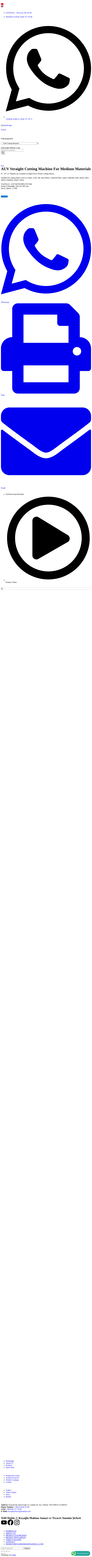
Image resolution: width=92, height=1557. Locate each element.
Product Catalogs (12, 1480)
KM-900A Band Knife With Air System (63, 1267)
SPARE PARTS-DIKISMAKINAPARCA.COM (24, 1544)
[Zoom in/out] (2, 1551)
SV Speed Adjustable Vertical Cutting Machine (31, 1404)
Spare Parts (10, 1467)
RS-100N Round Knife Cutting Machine (64, 1312)
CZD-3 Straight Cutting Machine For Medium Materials (36, 757)
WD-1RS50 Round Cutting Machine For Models (32, 1450)
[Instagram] (17, 1522)
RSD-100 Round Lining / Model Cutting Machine (33, 1358)
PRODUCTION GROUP (16, 1537)
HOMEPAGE (11, 1531)
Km (2, 166)
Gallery (8, 1490)
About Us (9, 1463)
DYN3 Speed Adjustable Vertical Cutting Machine (33, 940)
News (8, 1495)
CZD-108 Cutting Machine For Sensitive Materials (33, 711)
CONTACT (10, 1542)
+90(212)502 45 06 (21, 1507)
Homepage (10, 1461)
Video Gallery (11, 1492)
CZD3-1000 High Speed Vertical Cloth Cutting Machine (36, 803)
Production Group (12, 1476)
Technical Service (12, 1478)
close (14, 1555)
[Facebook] (10, 1522)
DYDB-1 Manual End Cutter (59, 849)
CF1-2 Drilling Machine (20, 666)
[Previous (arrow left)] (2, 1553)
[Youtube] (4, 1522)
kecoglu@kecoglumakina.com (19, 1511)
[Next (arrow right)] (4, 1553)
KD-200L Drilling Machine (22, 1221)
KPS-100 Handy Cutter (20, 1312)
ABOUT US (11, 1533)
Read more (13, 615)
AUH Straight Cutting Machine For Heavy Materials (34, 620)
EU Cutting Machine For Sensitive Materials (30, 986)
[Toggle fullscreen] (4, 1551)
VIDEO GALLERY (13, 1540)
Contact (9, 1482)
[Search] (3, 153)
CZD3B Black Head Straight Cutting (27, 849)
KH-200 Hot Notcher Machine (23, 1267)
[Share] (7, 1551)
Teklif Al (4, 196)
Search (27, 1548)
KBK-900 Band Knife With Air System (28, 1032)
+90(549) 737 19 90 (14, 1509)
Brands (8, 1497)
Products (9, 1465)
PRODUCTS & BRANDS (16, 1535)
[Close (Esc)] (9, 1551)
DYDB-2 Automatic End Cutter (24, 894)
